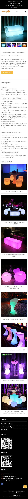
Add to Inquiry (7, 72)
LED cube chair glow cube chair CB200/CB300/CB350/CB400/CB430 (14, 412)
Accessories (4, 430)
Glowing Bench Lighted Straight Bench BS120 (14, 255)
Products (11, 491)
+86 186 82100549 (15, 3)
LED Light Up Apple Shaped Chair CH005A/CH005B (14, 287)
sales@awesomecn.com (15, 1)
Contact (18, 493)
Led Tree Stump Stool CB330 (14, 191)
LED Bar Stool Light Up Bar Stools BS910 (14, 381)
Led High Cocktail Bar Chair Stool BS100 (14, 319)
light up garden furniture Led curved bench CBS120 (14, 223)
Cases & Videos (20, 491)
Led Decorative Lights (7, 427)
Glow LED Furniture (6, 424)
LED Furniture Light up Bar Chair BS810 (14, 350)
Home (5, 491)
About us (11, 493)
